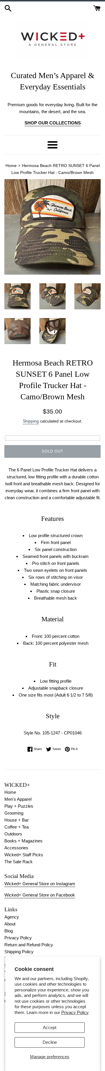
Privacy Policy (75, 1012)
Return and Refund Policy (28, 944)
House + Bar (16, 820)
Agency (11, 916)
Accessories (16, 847)
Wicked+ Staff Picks (23, 854)
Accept (49, 1027)
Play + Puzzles (18, 806)
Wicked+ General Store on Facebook (39, 894)
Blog (8, 930)
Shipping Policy (19, 951)
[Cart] (97, 7)
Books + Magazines (23, 840)
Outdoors (13, 833)
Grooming (13, 813)
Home (10, 792)
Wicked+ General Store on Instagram (39, 883)
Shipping (31, 421)
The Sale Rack (18, 861)
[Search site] (8, 7)
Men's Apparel (18, 799)
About (9, 923)
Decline (50, 1042)
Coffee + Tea (16, 826)
